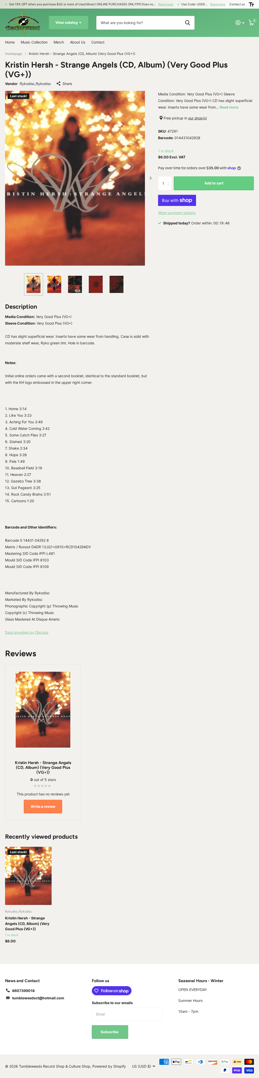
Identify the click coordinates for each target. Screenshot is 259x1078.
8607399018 (23, 990)
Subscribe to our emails (112, 1003)
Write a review (43, 806)
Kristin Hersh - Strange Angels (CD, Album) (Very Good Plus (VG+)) (27, 923)
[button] (151, 178)
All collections (34, 42)
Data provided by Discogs (26, 632)
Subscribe (110, 1032)
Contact (97, 42)
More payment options (177, 212)
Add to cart (213, 183)
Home (10, 42)
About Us (77, 42)
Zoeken (188, 23)
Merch (59, 42)
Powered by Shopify (109, 1066)
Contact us (237, 4)
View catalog (66, 22)
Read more (165, 4)
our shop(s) (197, 118)
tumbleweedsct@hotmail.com (38, 998)
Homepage (13, 54)
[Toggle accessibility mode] (251, 4)
